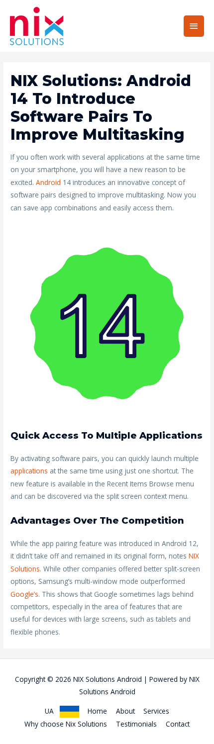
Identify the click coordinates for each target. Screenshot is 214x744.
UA (52, 711)
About (125, 711)
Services (156, 711)
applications (29, 470)
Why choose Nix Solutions (65, 724)
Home (97, 711)
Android (48, 182)
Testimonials (136, 724)
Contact (178, 724)
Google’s (24, 594)
